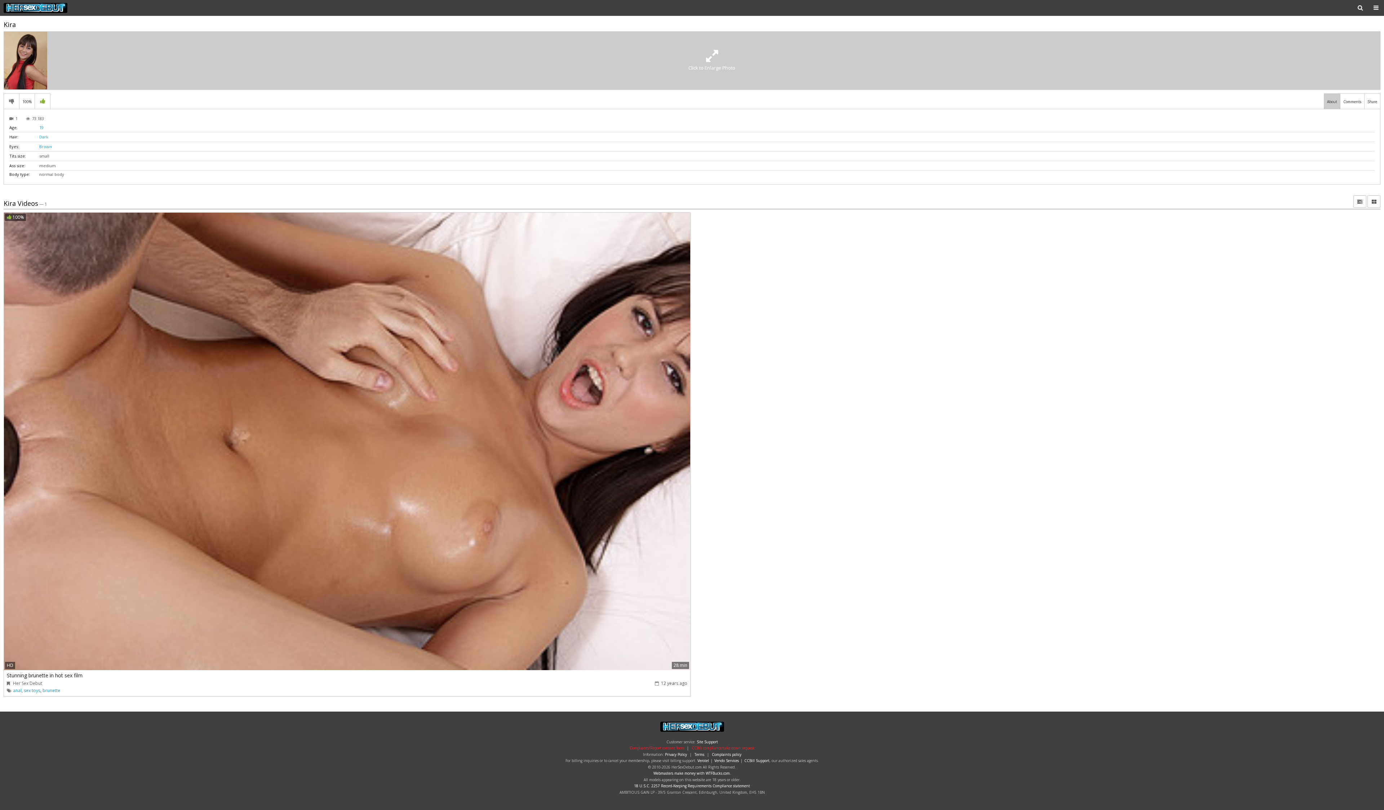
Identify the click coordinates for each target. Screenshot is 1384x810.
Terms (699, 754)
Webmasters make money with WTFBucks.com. (692, 773)
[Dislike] (11, 101)
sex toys (32, 690)
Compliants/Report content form (657, 748)
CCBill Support (756, 760)
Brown (45, 146)
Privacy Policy (676, 754)
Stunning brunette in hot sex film (45, 675)
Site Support (707, 741)
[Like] (42, 101)
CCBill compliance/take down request (723, 748)
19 (41, 127)
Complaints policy (726, 754)
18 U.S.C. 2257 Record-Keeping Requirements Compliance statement (692, 785)
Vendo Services (726, 760)
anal (17, 690)
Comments (1352, 101)
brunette (51, 690)
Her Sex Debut (49, 8)
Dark (43, 137)
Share (1372, 101)
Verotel (703, 760)
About (1332, 101)
